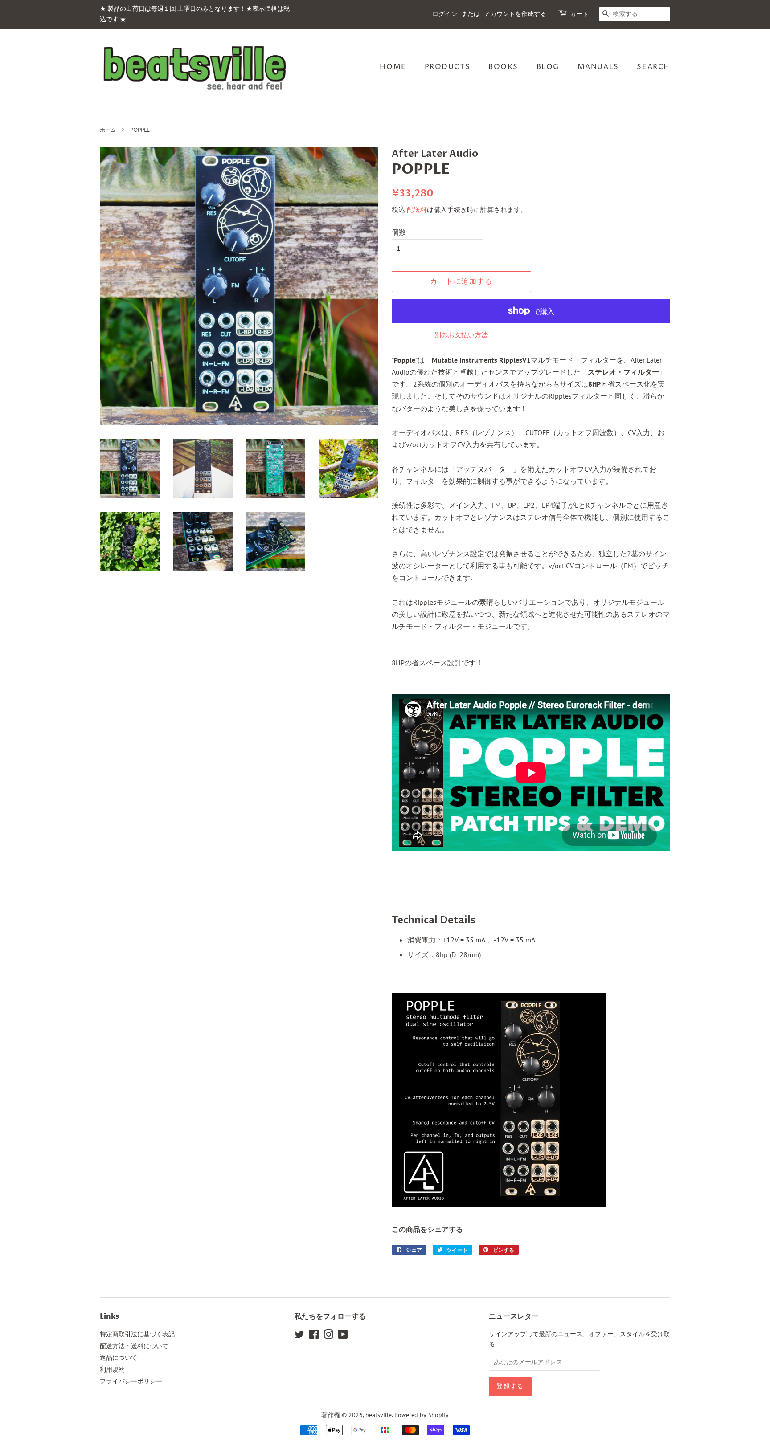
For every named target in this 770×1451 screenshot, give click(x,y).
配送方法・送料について (134, 1346)
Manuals (598, 67)
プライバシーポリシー (131, 1381)
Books (503, 67)
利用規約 (112, 1369)
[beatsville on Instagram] (328, 1336)
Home (393, 67)
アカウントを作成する (515, 14)
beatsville (378, 1415)
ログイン (444, 14)
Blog (548, 67)
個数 (399, 232)
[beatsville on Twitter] (299, 1336)
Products (448, 67)
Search (653, 67)
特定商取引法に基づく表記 (137, 1334)
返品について (118, 1357)
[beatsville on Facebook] (314, 1336)
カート (579, 14)
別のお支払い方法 (461, 334)
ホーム (108, 130)
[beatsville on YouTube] (343, 1336)
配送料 (417, 209)
